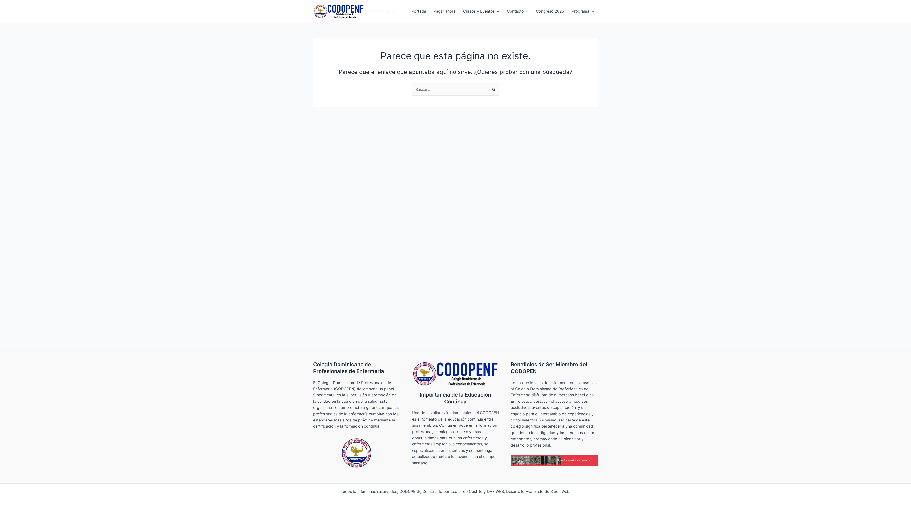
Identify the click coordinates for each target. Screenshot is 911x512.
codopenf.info (380, 11)
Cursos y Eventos (479, 11)
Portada (419, 11)
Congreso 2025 (550, 11)
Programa (580, 11)
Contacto (515, 11)
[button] (497, 11)
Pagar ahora (445, 11)
